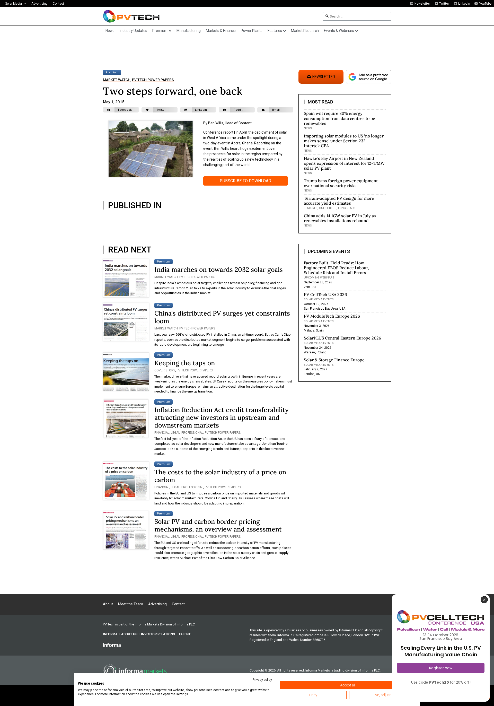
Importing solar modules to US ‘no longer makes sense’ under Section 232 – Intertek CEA (344, 140)
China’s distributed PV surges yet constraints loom (222, 317)
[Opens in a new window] (112, 645)
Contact (58, 3)
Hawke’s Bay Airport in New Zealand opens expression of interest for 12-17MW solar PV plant (344, 163)
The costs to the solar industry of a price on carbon (220, 476)
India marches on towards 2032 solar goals (218, 269)
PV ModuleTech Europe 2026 (332, 316)
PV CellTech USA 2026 (325, 294)
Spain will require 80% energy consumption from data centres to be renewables (339, 118)
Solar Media (13, 3)
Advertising (39, 3)
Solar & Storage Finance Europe (334, 359)
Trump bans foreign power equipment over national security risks (341, 183)
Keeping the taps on (184, 363)
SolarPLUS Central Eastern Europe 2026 (342, 338)
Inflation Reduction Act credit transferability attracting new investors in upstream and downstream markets (221, 417)
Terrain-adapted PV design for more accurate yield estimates (339, 201)
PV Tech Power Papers (153, 80)
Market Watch (116, 80)
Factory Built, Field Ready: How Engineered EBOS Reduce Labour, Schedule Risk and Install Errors (336, 267)
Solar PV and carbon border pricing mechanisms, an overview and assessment (218, 525)
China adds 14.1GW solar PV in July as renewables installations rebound (340, 218)
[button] (121, 109)
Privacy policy (262, 680)
